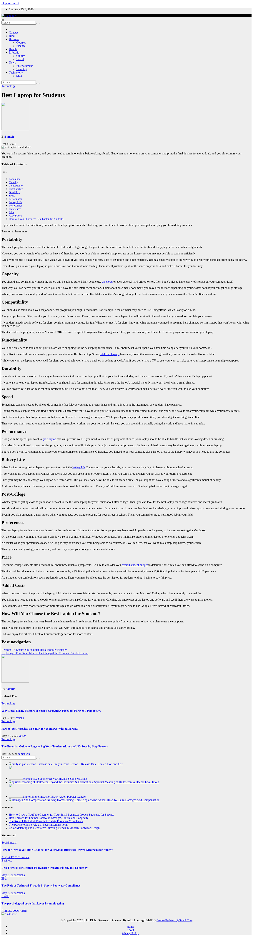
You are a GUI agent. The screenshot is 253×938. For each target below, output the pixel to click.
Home (130, 926)
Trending (21, 69)
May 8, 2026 (9, 875)
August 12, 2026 (11, 857)
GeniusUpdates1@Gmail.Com (174, 920)
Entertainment (24, 65)
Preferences (15, 208)
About (130, 930)
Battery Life (15, 202)
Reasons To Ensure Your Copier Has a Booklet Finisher (34, 649)
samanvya (24, 753)
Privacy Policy (130, 933)
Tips (3, 878)
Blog (12, 35)
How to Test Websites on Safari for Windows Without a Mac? (40, 728)
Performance (15, 198)
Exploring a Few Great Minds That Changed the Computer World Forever (44, 653)
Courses (21, 42)
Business (14, 39)
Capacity (13, 182)
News (12, 62)
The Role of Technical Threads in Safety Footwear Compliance (46, 821)
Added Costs (15, 215)
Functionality (16, 188)
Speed (12, 195)
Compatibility (16, 185)
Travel (20, 59)
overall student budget (135, 565)
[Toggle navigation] (2, 20)
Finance (21, 45)
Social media (8, 842)
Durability (14, 192)
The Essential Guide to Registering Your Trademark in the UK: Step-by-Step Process (54, 746)
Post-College (15, 205)
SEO (19, 75)
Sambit (9, 136)
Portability (14, 178)
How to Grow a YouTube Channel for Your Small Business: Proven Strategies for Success (61, 814)
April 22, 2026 (10, 910)
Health (13, 49)
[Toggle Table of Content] (4, 172)
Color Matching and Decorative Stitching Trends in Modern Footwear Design (54, 827)
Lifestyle (14, 52)
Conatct (13, 32)
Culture (20, 55)
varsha (20, 717)
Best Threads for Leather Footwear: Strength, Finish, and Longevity (48, 817)
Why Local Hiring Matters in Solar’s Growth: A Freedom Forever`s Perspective (51, 710)
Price (11, 212)
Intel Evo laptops (109, 354)
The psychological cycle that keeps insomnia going (38, 824)
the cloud (107, 281)
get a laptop (50, 439)
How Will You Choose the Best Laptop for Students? (36, 218)
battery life (78, 467)
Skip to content (10, 3)
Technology (16, 72)
